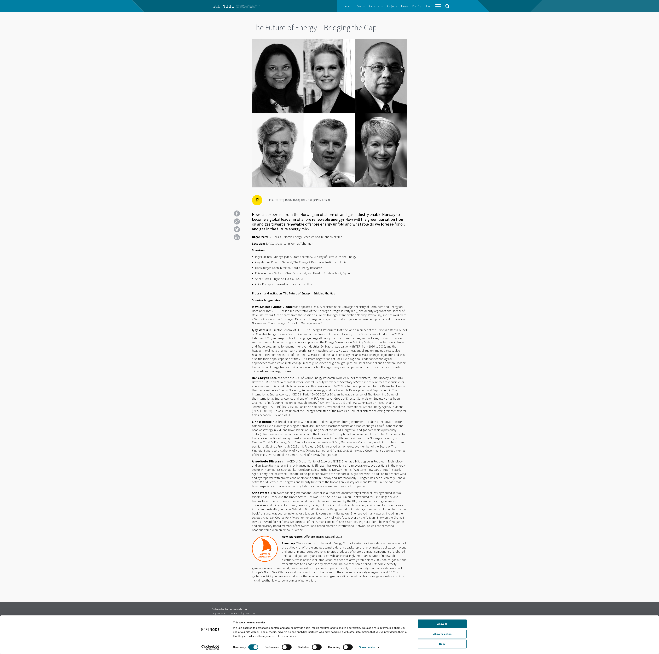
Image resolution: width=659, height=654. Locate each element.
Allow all (442, 623)
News (404, 6)
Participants (376, 6)
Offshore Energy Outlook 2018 (323, 537)
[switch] (287, 647)
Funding (416, 6)
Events (361, 6)
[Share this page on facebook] (237, 213)
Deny (442, 643)
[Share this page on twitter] (237, 229)
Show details (367, 647)
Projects (392, 6)
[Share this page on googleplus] (237, 221)
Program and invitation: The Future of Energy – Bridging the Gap (293, 293)
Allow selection (442, 634)
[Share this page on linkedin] (237, 237)
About (348, 6)
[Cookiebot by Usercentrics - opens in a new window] (210, 647)
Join (428, 6)
